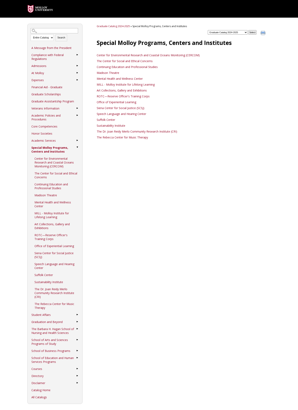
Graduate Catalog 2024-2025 (113, 26)
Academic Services (43, 140)
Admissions (38, 66)
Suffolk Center (43, 275)
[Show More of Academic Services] (77, 140)
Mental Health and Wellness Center (52, 204)
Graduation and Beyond (47, 322)
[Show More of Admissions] (77, 66)
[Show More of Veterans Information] (77, 108)
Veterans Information (45, 108)
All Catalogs (39, 397)
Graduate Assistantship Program (52, 101)
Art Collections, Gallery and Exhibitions (52, 226)
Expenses (37, 80)
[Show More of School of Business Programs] (77, 351)
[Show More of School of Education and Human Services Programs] (77, 358)
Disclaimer (38, 383)
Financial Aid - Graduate (46, 87)
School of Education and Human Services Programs (52, 360)
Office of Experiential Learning (54, 246)
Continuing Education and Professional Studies (51, 186)
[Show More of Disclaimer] (77, 383)
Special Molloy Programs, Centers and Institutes (49, 149)
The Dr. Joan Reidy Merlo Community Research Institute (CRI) (54, 293)
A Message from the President (51, 48)
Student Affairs (41, 315)
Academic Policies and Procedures (46, 117)
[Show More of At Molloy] (77, 73)
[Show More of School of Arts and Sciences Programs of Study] (77, 340)
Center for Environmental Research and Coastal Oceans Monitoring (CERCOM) (54, 162)
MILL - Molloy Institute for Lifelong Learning (51, 215)
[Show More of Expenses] (77, 80)
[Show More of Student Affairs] (77, 315)
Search (61, 37)
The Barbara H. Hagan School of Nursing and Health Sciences (52, 331)
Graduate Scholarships (46, 94)
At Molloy (37, 73)
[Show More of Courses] (77, 369)
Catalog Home (40, 390)
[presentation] (40, 16)
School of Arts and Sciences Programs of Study (49, 342)
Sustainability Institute (48, 282)
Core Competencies (44, 126)
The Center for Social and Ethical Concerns (55, 175)
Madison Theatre (45, 195)
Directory (37, 376)
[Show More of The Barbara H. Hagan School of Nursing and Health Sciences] (77, 329)
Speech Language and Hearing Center (54, 266)
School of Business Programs (50, 351)
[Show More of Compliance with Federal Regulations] (77, 55)
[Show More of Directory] (77, 376)
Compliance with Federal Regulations (47, 57)
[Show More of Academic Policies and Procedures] (77, 115)
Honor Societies (41, 133)
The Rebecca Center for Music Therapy (54, 306)
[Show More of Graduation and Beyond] (77, 322)
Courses (36, 369)
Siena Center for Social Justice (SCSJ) (54, 255)
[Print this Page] (263, 33)
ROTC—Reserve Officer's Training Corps (51, 237)
